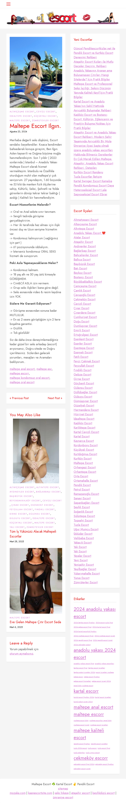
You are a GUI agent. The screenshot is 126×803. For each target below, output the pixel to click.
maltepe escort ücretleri (99, 725)
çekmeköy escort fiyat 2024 (84, 764)
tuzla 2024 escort (80, 748)
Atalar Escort (82, 237)
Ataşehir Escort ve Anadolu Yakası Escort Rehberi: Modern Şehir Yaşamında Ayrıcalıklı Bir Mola (95, 136)
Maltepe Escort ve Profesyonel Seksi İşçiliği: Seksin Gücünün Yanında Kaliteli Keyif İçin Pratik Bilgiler (93, 90)
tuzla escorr (92, 748)
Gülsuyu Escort (20, 518)
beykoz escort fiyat (80, 668)
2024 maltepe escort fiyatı (84, 636)
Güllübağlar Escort (85, 392)
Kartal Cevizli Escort (86, 432)
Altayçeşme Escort (22, 111)
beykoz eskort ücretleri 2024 (84, 672)
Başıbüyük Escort (21, 496)
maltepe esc (44, 369)
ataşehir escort (80, 793)
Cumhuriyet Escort (85, 317)
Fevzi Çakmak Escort (87, 361)
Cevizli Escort (46, 111)
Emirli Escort (82, 330)
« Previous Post (19, 398)
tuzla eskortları (79, 752)
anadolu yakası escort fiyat (84, 663)
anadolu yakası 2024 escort (95, 654)
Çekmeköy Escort (84, 299)
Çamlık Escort (82, 290)
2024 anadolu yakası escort (95, 613)
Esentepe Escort (84, 348)
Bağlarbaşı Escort (48, 491)
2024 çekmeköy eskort (82, 644)
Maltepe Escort (20, 120)
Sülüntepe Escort (84, 516)
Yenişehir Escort (84, 565)
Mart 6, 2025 (16, 627)
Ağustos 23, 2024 (18, 131)
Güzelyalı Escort (84, 405)
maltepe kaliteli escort (89, 734)
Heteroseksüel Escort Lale (90, 190)
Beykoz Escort (82, 273)
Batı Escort (80, 268)
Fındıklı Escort (45, 509)
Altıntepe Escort (47, 487)
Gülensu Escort (39, 513)
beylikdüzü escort (103, 793)
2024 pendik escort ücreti (103, 640)
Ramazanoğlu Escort (86, 494)
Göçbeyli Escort (84, 383)
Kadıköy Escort (83, 423)
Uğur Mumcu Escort (86, 529)
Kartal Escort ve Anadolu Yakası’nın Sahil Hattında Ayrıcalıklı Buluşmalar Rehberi (92, 106)
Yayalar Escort (82, 556)
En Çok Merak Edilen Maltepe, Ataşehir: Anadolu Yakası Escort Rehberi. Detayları (93, 163)
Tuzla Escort (81, 525)
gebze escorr (78, 677)
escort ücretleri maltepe (105, 672)
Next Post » (55, 398)
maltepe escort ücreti (81, 725)
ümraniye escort (63, 797)
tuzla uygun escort (93, 752)
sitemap (63, 788)
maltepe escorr (19, 373)
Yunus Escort (81, 578)
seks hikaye (62, 793)
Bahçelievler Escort (86, 255)
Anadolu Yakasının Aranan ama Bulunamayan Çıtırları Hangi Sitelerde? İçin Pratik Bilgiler (93, 75)
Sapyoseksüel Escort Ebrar (90, 194)
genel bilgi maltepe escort (83, 685)
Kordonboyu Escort (86, 445)
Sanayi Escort (82, 498)
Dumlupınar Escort (85, 326)
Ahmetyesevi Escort (86, 220)
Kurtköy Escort (83, 458)
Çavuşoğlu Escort (84, 295)
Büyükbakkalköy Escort (25, 500)
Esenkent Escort (42, 505)
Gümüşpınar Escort (86, 401)
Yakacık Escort (83, 542)
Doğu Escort (81, 321)
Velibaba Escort (84, 538)
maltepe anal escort (22, 369)
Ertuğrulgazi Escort (86, 335)
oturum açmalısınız (21, 654)
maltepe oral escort (22, 382)
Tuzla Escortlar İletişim (88, 177)
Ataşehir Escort (83, 242)
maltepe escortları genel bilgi (100, 720)
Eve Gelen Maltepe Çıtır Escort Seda (35, 622)
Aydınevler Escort (22, 491)
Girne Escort (18, 513)
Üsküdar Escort (83, 534)
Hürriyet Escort (83, 414)
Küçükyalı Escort (45, 116)
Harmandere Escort (86, 410)
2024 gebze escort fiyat (83, 627)
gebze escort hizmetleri (82, 681)
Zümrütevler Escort (45, 120)
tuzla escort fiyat (104, 748)
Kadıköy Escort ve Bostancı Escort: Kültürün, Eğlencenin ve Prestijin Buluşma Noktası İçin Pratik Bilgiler (93, 121)
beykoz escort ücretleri (96, 668)
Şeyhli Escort (82, 507)
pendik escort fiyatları (82, 744)
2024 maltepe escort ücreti (104, 636)
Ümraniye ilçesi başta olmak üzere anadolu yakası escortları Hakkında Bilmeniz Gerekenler (93, 150)
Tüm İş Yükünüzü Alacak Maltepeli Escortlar (33, 534)
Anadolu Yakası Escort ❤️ (89, 233)
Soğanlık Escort (83, 512)
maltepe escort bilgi (81, 720)
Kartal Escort (82, 436)
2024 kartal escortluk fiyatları (85, 631)
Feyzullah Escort (21, 509)
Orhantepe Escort (85, 472)
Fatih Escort (81, 357)
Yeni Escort (81, 560)
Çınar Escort (20, 505)
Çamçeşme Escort (85, 286)
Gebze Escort (82, 374)
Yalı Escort (17, 527)
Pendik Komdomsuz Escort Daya (94, 185)
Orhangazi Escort (85, 467)
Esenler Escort (83, 343)
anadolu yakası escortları (104, 663)
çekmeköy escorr (91, 758)
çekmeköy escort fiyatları (104, 764)
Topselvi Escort (83, 520)
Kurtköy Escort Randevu (88, 172)
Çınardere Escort (84, 313)
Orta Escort (81, 476)
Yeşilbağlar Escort (85, 569)
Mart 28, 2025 (17, 541)
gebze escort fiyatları (92, 677)
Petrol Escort (82, 489)
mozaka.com (18, 793)
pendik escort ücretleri (99, 744)
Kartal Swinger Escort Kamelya (93, 181)
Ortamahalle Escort (86, 481)
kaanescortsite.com (40, 793)
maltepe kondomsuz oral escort (29, 378)
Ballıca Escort (82, 259)
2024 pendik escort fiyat (83, 640)
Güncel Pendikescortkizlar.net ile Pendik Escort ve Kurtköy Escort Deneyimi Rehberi (94, 52)
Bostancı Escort (83, 277)
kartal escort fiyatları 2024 (84, 697)
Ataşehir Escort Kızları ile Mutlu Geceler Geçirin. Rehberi (93, 64)
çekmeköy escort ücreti (82, 768)
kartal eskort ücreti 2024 (83, 701)
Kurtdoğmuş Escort (85, 454)
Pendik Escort (82, 485)
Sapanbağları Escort (86, 503)
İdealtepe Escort (21, 116)
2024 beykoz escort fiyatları (84, 622)
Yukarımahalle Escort (87, 573)
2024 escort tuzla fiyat (104, 622)
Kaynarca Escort (84, 441)
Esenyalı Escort (83, 352)
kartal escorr (86, 691)
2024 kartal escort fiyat (101, 627)
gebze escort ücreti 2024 (101, 681)
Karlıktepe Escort (84, 427)
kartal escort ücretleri (103, 697)
